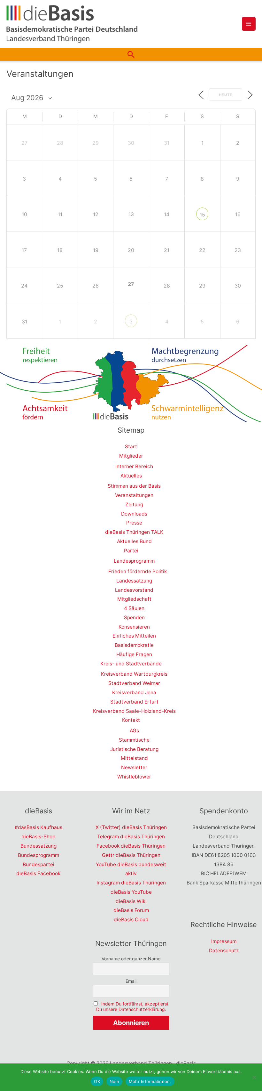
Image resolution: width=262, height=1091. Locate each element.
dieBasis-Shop (38, 837)
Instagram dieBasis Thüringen (131, 883)
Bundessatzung (38, 846)
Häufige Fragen (134, 654)
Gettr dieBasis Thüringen (131, 855)
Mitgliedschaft (134, 599)
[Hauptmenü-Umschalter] (249, 24)
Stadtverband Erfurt (134, 702)
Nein (114, 1081)
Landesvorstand (134, 590)
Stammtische (134, 740)
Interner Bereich (134, 466)
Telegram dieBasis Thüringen (131, 837)
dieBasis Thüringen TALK (134, 532)
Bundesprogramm (38, 855)
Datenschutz (224, 951)
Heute (225, 95)
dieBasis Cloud (131, 919)
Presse (134, 523)
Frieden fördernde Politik (137, 571)
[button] (131, 54)
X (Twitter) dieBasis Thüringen (131, 827)
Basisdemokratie (134, 645)
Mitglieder (131, 456)
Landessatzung (134, 581)
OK (97, 1081)
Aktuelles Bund (134, 541)
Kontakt (131, 720)
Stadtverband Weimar (134, 683)
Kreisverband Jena (134, 692)
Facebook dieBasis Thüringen (131, 846)
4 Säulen (134, 608)
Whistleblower (134, 777)
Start (131, 447)
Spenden (134, 618)
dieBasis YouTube (131, 892)
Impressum (223, 941)
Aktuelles (131, 476)
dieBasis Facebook (38, 873)
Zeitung (134, 504)
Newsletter (134, 767)
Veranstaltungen (134, 495)
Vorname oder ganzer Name (131, 958)
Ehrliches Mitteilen (134, 636)
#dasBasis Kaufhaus (38, 827)
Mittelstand (134, 758)
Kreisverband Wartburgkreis (134, 674)
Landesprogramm (134, 561)
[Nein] (254, 1077)
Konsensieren (134, 627)
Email (131, 981)
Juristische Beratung (134, 749)
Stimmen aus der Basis (134, 486)
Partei (131, 551)
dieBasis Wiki (131, 901)
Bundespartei (38, 864)
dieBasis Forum (131, 910)
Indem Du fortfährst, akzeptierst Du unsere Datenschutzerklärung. (132, 1006)
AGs (134, 731)
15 (202, 214)
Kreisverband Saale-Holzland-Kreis (134, 711)
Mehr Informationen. (150, 1081)
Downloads (134, 514)
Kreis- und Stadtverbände (131, 664)
